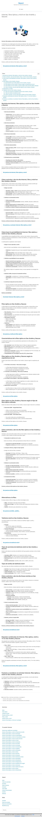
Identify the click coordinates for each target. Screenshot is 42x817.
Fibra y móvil (5, 716)
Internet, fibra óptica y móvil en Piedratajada (12, 735)
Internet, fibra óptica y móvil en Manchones (11, 770)
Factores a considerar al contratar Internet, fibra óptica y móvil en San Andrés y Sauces (20, 99)
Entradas (4, 783)
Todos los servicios (6, 782)
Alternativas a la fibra (8, 88)
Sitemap (4, 793)
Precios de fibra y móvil (7, 715)
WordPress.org (5, 805)
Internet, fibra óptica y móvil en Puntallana (12, 698)
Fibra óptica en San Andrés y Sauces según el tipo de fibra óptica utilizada (22, 85)
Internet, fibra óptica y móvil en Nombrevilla (11, 746)
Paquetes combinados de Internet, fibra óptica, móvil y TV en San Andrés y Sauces (19, 96)
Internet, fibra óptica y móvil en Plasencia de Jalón (13, 732)
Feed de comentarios (6, 803)
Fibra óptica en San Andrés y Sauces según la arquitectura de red (19, 84)
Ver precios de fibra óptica (10, 396)
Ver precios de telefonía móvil (11, 542)
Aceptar (23, 816)
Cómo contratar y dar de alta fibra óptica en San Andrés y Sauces (19, 87)
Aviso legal (4, 788)
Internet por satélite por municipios (9, 730)
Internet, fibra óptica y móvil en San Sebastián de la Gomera (16, 700)
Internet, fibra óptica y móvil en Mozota (10, 753)
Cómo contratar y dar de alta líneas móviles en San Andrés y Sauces (21, 94)
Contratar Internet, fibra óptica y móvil (13, 297)
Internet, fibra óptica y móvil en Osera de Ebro (12, 738)
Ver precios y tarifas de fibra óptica (12, 334)
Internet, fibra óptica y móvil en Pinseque (11, 733)
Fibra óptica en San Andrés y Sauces (11, 81)
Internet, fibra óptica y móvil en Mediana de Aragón (13, 763)
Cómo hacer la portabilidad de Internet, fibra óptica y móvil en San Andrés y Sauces (20, 79)
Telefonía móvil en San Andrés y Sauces (12, 90)
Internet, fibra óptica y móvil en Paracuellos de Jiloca (13, 737)
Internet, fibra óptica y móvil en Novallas (11, 743)
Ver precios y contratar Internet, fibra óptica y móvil (17, 225)
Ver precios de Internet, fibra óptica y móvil (15, 66)
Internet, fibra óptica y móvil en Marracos (11, 765)
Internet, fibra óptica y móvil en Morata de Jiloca (12, 756)
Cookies (4, 791)
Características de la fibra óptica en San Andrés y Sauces (18, 82)
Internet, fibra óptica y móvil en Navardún (11, 750)
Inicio (3, 710)
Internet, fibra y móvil (6, 718)
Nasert (21, 3)
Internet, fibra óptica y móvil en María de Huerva (12, 766)
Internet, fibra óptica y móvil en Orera (10, 740)
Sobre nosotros (5, 785)
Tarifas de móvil (5, 713)
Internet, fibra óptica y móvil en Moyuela (11, 755)
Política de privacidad (7, 790)
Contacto (4, 787)
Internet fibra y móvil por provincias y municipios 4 (14, 697)
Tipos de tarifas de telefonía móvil (12, 93)
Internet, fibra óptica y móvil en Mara (10, 768)
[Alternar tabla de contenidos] (38, 74)
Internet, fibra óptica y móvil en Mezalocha (11, 760)
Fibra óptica (4, 711)
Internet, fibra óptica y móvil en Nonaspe (11, 745)
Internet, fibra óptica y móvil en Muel (10, 751)
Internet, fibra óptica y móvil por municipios (11, 720)
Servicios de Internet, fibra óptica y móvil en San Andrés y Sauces (17, 75)
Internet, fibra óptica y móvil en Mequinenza (11, 761)
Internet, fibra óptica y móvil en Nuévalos (11, 742)
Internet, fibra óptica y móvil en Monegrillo (11, 758)
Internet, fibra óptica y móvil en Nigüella (11, 748)
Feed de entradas (6, 802)
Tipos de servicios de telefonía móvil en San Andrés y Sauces (18, 91)
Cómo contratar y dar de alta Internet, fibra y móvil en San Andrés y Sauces (20, 76)
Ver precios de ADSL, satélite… (11, 511)
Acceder (4, 800)
